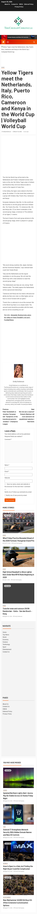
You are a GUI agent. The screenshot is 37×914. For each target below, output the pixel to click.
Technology (6, 644)
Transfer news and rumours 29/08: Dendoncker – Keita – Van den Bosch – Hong (17, 611)
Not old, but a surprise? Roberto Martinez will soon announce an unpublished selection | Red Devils (26, 415)
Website (7, 478)
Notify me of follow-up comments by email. (18, 492)
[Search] (34, 42)
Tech (4, 826)
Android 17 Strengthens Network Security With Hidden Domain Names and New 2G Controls (17, 832)
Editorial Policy (28, 4)
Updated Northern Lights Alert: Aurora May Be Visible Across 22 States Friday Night (18, 795)
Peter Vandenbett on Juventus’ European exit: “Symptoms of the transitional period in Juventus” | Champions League (10, 417)
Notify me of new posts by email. (16, 495)
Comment (8, 439)
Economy (5, 639)
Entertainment (7, 649)
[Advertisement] (18, 156)
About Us (7, 4)
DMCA (21, 4)
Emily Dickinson (7, 131)
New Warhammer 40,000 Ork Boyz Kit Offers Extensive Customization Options (17, 903)
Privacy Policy (19, 6)
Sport (3, 67)
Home (4, 632)
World (4, 637)
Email (7, 471)
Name (7, 465)
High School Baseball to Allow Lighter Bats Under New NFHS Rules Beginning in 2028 (18, 574)
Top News (6, 635)
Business (5, 863)
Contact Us (14, 4)
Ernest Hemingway (17, 543)
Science (5, 642)
